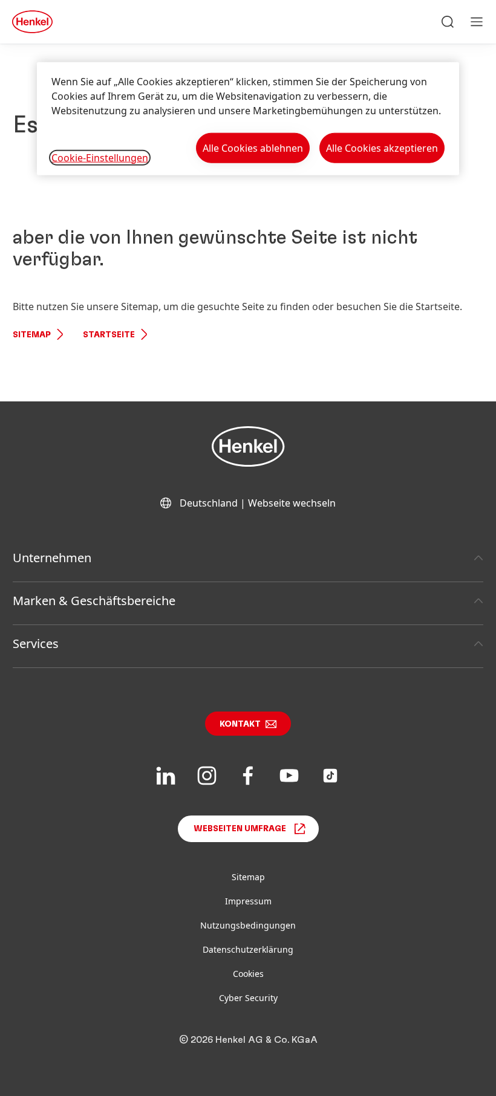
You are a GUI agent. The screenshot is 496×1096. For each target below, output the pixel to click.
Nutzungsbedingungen (248, 925)
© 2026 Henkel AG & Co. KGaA (248, 1040)
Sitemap (32, 335)
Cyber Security (248, 998)
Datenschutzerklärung (248, 949)
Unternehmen (52, 558)
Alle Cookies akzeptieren (382, 148)
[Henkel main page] (32, 22)
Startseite (109, 335)
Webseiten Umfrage (240, 829)
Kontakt (240, 724)
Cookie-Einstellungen (99, 157)
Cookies (248, 973)
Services (36, 643)
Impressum (248, 901)
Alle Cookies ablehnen (253, 148)
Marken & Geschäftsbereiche (94, 600)
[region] (248, 118)
